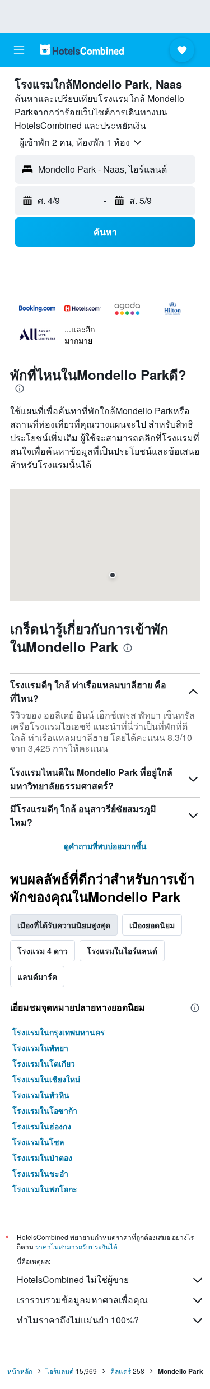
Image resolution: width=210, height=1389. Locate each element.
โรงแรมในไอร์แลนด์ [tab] (122, 950)
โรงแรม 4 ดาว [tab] (42, 950)
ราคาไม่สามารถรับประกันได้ (76, 1246)
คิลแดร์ (120, 1371)
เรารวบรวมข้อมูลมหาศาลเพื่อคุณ (82, 1299)
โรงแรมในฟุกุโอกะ (44, 1188)
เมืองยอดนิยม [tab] (152, 924)
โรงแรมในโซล (38, 1141)
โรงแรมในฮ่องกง (41, 1126)
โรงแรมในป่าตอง (42, 1157)
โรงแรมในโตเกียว (43, 1063)
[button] (19, 50)
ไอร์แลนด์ (60, 1371)
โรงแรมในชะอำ (40, 1173)
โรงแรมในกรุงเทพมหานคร (58, 1032)
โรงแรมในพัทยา (40, 1047)
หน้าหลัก (19, 1371)
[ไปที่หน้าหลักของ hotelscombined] (81, 49)
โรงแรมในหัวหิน (40, 1094)
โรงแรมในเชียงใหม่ (46, 1079)
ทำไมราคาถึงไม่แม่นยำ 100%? (78, 1319)
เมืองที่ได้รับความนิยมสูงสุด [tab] (63, 924)
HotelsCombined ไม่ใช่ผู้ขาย (73, 1279)
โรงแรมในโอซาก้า (44, 1110)
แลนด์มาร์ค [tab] (37, 976)
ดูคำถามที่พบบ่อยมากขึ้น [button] (105, 845)
